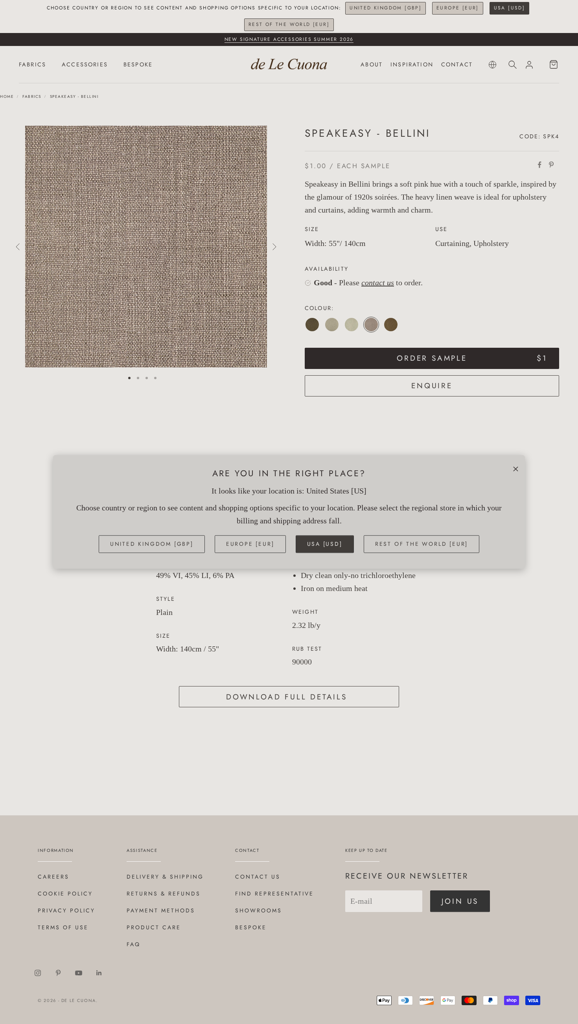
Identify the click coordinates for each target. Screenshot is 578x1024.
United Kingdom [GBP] (386, 7)
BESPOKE (138, 64)
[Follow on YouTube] (79, 973)
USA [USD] (509, 7)
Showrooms (258, 910)
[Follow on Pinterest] (58, 973)
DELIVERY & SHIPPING (165, 877)
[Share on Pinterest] (551, 165)
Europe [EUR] (457, 7)
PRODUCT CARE (154, 927)
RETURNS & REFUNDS (164, 893)
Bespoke (251, 927)
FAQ (133, 944)
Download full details (286, 697)
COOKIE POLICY (65, 893)
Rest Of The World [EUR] (289, 24)
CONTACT (457, 64)
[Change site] (492, 65)
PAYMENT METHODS (161, 910)
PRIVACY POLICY (66, 910)
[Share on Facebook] (539, 165)
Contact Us (257, 877)
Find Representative (274, 893)
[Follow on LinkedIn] (99, 973)
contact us (377, 282)
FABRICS (32, 64)
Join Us (460, 901)
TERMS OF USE (63, 927)
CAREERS (53, 877)
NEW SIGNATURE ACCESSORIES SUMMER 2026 (289, 39)
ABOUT (372, 64)
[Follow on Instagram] (38, 973)
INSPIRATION (411, 64)
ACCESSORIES (85, 64)
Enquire (432, 385)
